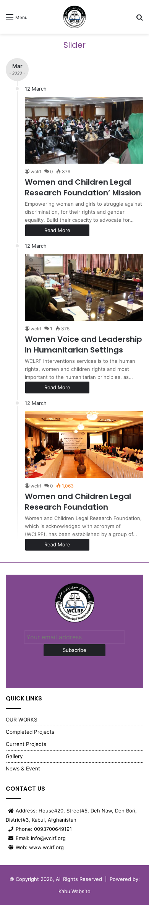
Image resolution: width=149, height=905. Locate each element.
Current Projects (26, 744)
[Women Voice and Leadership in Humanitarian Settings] (84, 287)
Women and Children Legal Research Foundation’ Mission (83, 187)
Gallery (14, 756)
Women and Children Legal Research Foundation (78, 501)
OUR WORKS (21, 720)
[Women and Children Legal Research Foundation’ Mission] (84, 130)
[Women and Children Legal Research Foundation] (84, 444)
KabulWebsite (74, 891)
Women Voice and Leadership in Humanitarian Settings (83, 344)
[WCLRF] (74, 16)
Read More (57, 230)
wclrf (36, 171)
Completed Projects (30, 732)
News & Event (23, 768)
